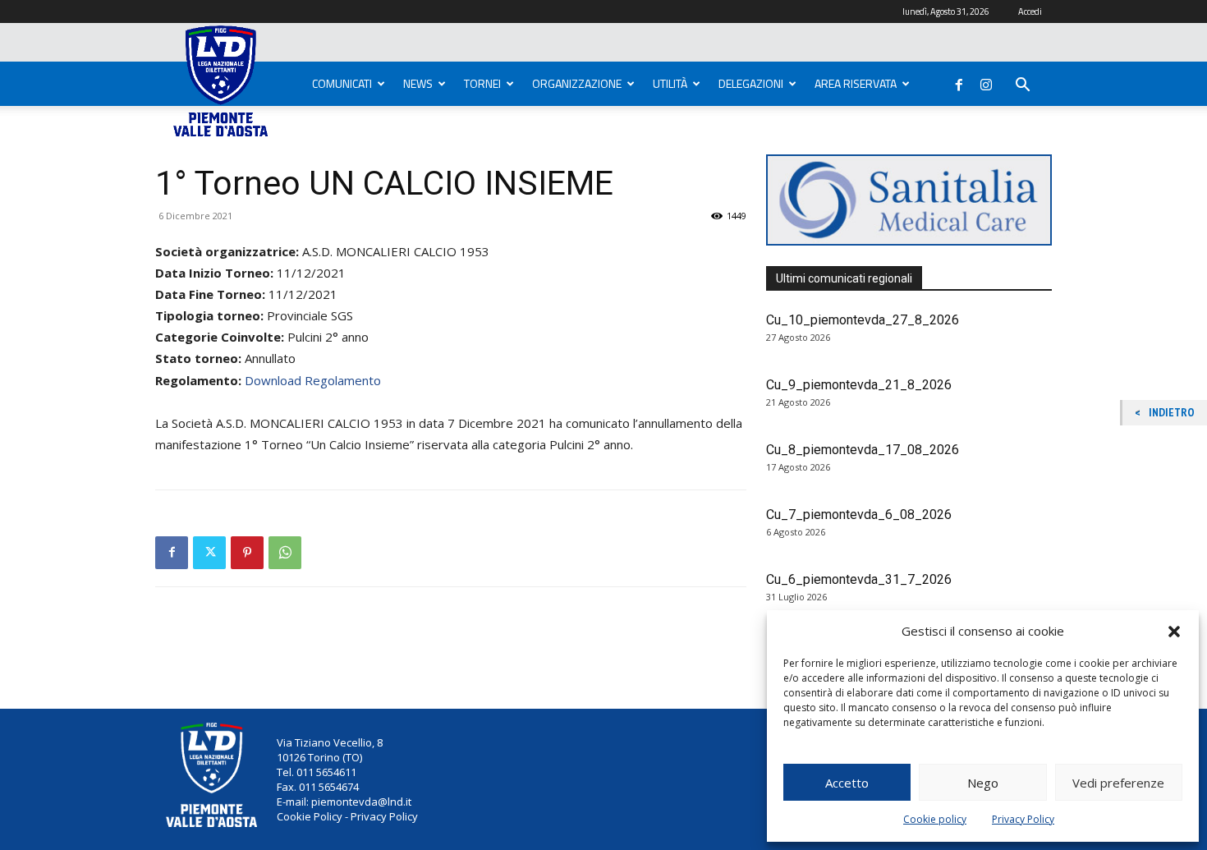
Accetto (847, 782)
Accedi (1030, 11)
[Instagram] (986, 81)
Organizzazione (577, 83)
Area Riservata (856, 83)
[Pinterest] (247, 552)
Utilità (670, 83)
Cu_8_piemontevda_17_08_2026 (862, 449)
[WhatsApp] (284, 552)
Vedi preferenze (1118, 782)
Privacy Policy (1023, 819)
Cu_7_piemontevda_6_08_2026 (859, 514)
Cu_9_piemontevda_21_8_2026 (859, 385)
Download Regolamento (313, 380)
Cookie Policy (309, 816)
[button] (1174, 631)
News (418, 83)
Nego (982, 782)
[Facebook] (959, 81)
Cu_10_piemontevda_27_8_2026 (862, 320)
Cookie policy (934, 819)
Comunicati (342, 83)
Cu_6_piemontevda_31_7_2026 (859, 579)
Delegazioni (750, 83)
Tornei (482, 83)
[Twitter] (209, 552)
